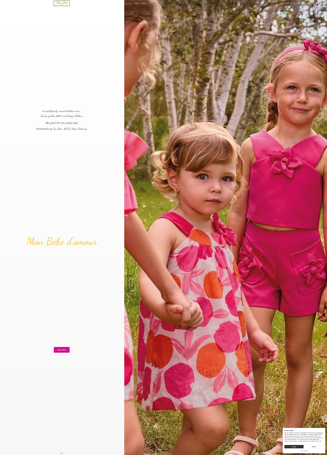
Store (130, 3)
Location (136, 3)
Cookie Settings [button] (304, 451)
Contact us (144, 3)
